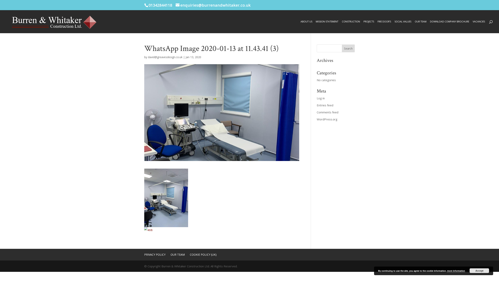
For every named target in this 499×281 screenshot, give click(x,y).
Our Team (420, 21)
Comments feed (327, 112)
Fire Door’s (384, 21)
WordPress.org (327, 119)
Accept (479, 270)
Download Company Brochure (449, 21)
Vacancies (479, 21)
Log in (321, 98)
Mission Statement (327, 21)
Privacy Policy (154, 254)
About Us (306, 21)
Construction (351, 21)
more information (456, 270)
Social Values (403, 21)
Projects (369, 21)
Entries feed (325, 105)
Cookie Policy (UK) (203, 254)
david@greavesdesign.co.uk (165, 57)
